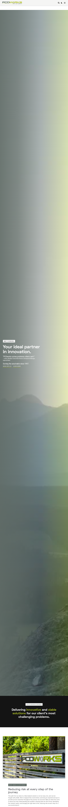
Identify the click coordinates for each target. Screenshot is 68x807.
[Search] (59, 3)
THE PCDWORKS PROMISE (34, 704)
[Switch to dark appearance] (62, 3)
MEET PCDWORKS (9, 341)
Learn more (17, 366)
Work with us (7, 366)
